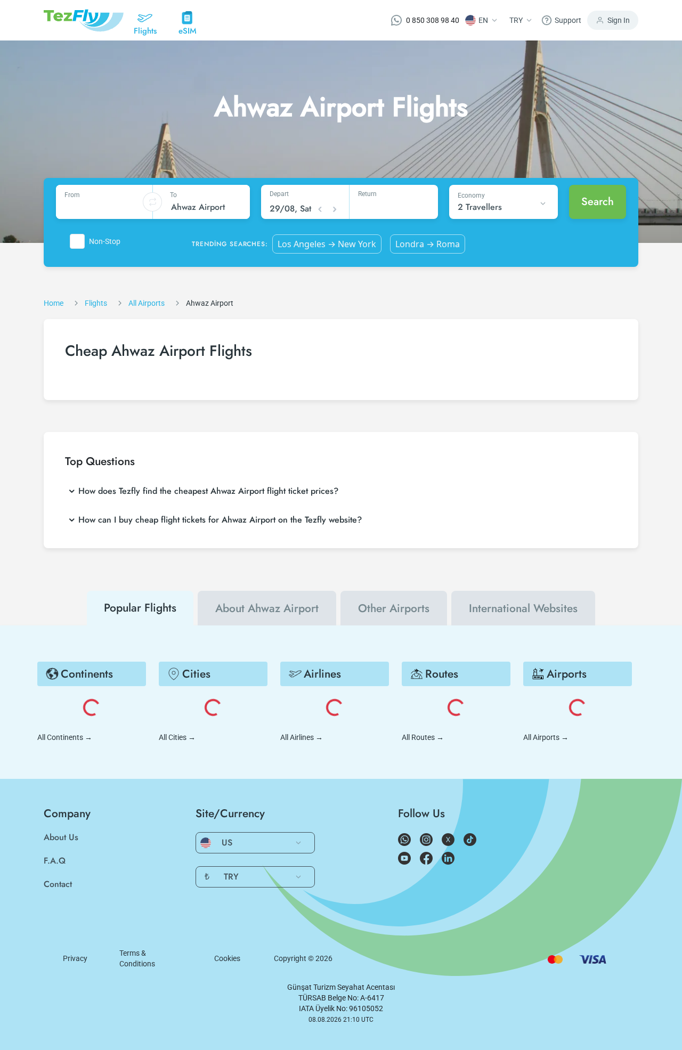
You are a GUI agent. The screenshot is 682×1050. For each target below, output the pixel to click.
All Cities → (177, 737)
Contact (58, 884)
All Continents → (64, 737)
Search (597, 201)
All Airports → (546, 737)
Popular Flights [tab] (140, 608)
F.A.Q (55, 860)
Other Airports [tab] (393, 608)
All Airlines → (301, 737)
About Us (61, 837)
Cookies (227, 958)
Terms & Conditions (137, 958)
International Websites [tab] (523, 608)
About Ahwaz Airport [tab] (267, 608)
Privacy (75, 958)
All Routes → (423, 737)
